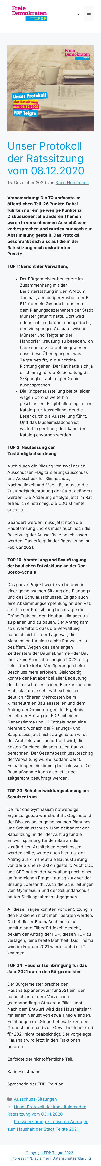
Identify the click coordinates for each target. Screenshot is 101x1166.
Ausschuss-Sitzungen (35, 1099)
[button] (79, 13)
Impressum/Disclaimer (29, 1158)
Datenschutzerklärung (71, 1158)
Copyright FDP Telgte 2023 (49, 1152)
